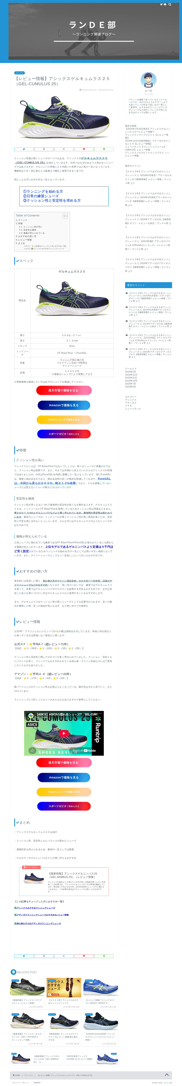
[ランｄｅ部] (94, 59)
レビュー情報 (25, 240)
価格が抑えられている (34, 233)
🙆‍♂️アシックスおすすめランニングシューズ (47, 248)
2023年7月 (130, 383)
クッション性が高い (33, 227)
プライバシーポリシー (20, 1082)
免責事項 (37, 1082)
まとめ (21, 243)
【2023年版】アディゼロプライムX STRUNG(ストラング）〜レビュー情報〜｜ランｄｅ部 (147, 245)
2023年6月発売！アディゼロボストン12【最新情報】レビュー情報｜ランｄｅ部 (148, 179)
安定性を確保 (29, 230)
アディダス (130, 402)
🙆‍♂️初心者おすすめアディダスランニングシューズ (37, 923)
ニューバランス (133, 408)
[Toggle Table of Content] (64, 216)
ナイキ (128, 405)
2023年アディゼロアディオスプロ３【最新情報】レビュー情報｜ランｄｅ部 (148, 267)
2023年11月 (131, 377)
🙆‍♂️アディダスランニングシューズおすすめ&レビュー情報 (41, 915)
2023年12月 (131, 375)
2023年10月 (131, 380)
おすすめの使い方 (27, 236)
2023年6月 (130, 386)
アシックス (19, 73)
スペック (22, 220)
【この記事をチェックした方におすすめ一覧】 (49, 246)
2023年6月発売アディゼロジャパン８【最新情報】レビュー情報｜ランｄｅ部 (148, 201)
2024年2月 (130, 372)
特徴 (20, 223)
